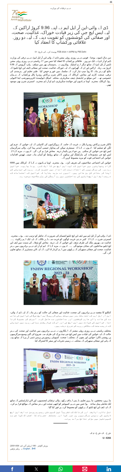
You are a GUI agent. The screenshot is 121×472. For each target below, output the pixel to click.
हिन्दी (33, 448)
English (27, 448)
